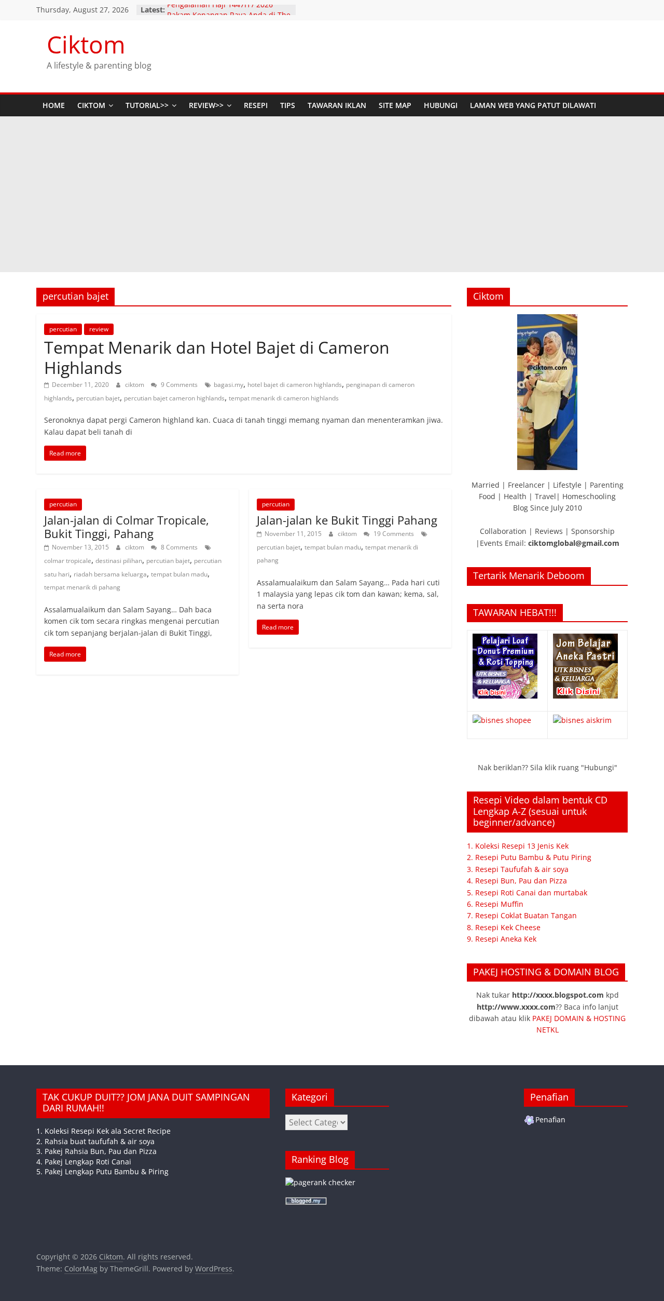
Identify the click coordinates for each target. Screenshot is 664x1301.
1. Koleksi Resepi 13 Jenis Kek (518, 846)
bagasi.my (228, 384)
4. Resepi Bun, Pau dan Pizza (517, 881)
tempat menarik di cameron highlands (284, 398)
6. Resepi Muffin (495, 904)
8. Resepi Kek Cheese (504, 927)
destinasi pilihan (118, 560)
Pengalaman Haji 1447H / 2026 (220, 10)
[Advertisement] (332, 194)
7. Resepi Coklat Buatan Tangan (522, 915)
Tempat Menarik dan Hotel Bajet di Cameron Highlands (217, 357)
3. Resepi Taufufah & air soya (518, 869)
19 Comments (393, 533)
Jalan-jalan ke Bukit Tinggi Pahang (347, 520)
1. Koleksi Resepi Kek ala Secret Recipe (103, 1131)
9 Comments (178, 384)
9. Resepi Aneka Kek (501, 939)
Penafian (550, 1119)
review (98, 329)
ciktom (135, 384)
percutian (63, 329)
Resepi (256, 105)
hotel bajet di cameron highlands (294, 384)
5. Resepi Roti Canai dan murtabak (527, 892)
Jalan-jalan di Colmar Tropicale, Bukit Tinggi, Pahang (126, 526)
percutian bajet (98, 398)
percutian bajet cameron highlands (174, 398)
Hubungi (441, 105)
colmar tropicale (67, 560)
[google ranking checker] (320, 1182)
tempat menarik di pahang (82, 587)
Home (54, 105)
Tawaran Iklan (337, 105)
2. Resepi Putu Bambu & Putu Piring (529, 857)
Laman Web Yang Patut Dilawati (533, 105)
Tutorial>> (147, 105)
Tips (287, 105)
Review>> (206, 105)
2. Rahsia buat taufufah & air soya (95, 1141)
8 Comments (178, 547)
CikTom (91, 105)
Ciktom (86, 44)
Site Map (395, 105)
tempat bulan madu (179, 574)
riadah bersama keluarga (110, 574)
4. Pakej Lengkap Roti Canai (83, 1161)
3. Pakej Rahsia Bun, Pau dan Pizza (96, 1151)
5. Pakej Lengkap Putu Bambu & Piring (102, 1171)
